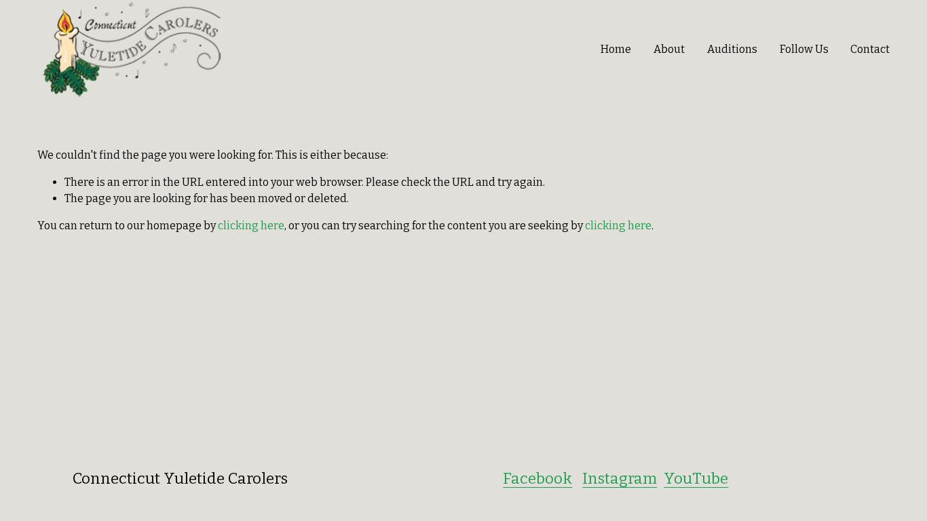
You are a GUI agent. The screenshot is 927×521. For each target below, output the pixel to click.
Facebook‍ (537, 478)
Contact (870, 49)
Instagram (619, 478)
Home (616, 49)
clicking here (251, 225)
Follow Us (804, 49)
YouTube (696, 478)
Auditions (732, 49)
